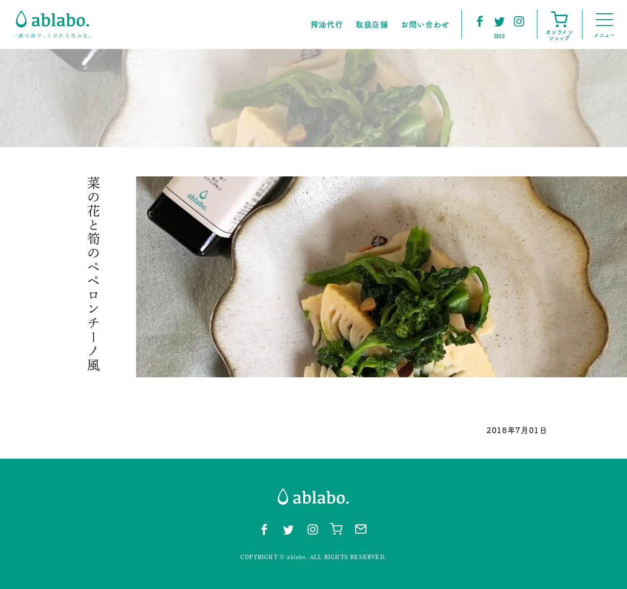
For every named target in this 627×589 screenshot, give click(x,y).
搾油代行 (327, 24)
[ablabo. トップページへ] (51, 24)
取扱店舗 (372, 24)
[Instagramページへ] (519, 21)
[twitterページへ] (499, 21)
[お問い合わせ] (361, 528)
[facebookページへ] (479, 21)
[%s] (381, 276)
